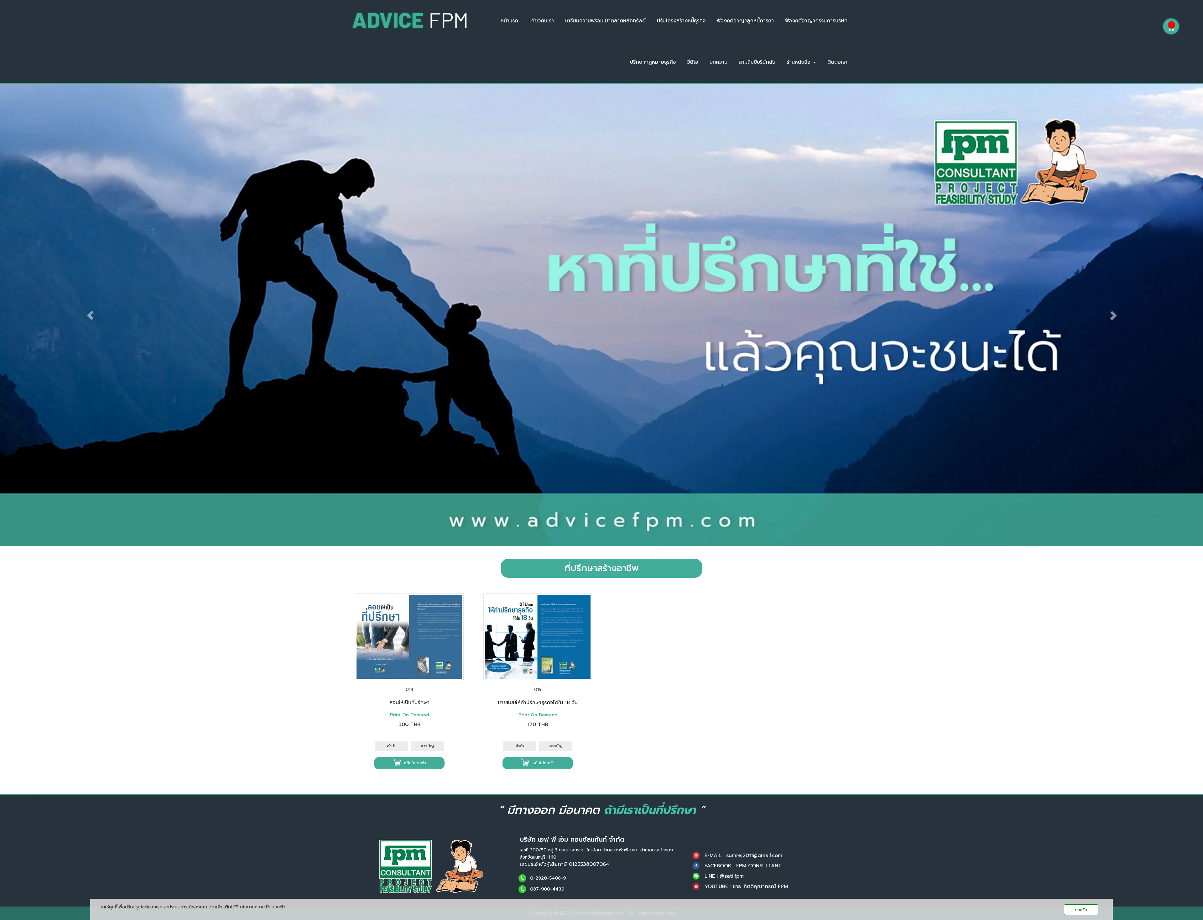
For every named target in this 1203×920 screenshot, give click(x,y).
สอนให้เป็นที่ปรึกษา (409, 702)
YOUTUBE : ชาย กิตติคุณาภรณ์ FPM (746, 886)
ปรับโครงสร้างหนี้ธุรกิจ (681, 20)
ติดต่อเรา (837, 62)
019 (538, 689)
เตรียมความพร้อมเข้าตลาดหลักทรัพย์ (605, 20)
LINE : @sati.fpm (724, 876)
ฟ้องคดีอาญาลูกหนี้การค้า (745, 20)
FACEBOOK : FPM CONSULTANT (743, 866)
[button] (90, 315)
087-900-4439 (547, 889)
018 (409, 689)
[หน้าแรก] (431, 866)
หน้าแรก (509, 20)
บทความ (718, 62)
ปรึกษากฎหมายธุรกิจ (653, 62)
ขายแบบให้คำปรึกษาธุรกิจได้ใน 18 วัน (538, 702)
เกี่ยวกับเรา (541, 20)
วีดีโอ (692, 62)
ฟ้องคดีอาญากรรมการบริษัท (816, 20)
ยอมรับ (1081, 910)
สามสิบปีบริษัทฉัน (757, 62)
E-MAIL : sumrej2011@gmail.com (743, 855)
